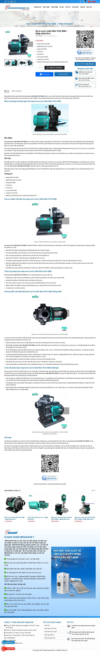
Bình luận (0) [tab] (16, 91)
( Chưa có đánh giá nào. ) (50, 36)
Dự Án (62, 7)
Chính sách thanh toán (50, 628)
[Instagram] (15, 1)
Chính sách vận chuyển (51, 631)
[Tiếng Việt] (89, 1)
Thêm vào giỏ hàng (55, 68)
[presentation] (5, 44)
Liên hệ (82, 7)
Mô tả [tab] (6, 91)
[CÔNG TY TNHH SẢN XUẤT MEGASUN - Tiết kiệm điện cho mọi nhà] (16, 7)
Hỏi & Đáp (75, 7)
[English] (91, 1)
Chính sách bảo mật (50, 638)
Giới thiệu (46, 7)
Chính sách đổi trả (49, 634)
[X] (8, 1)
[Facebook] (5, 1)
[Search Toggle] (80, 2)
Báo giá (89, 7)
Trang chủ (37, 7)
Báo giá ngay (45, 74)
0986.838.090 (64, 74)
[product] (14, 504)
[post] (69, 626)
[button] (92, 490)
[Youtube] (11, 1)
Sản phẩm (54, 7)
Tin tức (67, 7)
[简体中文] (94, 1)
